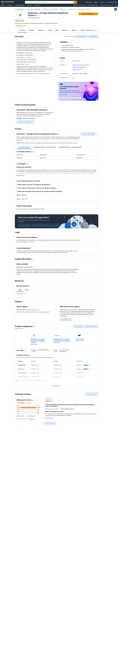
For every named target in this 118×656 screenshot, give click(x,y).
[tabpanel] (57, 155)
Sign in (102, 2)
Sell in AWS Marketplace (93, 5)
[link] (75, 9)
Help (116, 5)
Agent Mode (89, 2)
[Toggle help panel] (115, 9)
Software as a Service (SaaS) (80, 73)
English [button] (96, 2)
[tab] (24, 147)
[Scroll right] (97, 30)
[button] (38, 15)
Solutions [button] (29, 5)
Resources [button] (37, 5)
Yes (73, 77)
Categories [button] (9, 5)
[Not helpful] (26, 199)
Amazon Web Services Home (106, 5)
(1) (25, 26)
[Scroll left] (16, 30)
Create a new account (112, 2)
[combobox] (49, 2)
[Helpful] (23, 199)
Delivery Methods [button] (19, 5)
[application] (86, 365)
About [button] (2, 5)
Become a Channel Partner (80, 5)
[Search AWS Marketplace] (75, 2)
